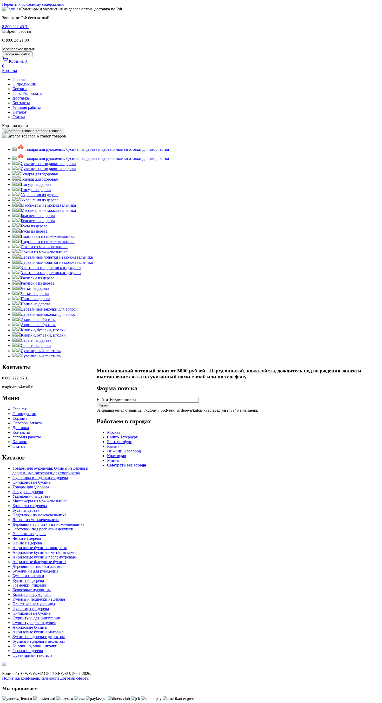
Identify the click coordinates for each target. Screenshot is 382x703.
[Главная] (11, 9)
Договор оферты (74, 678)
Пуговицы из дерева (30, 608)
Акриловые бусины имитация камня (44, 552)
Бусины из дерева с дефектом (38, 636)
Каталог (19, 112)
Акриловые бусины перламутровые (44, 557)
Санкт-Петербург (122, 437)
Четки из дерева (26, 538)
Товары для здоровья (30, 487)
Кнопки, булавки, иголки (34, 646)
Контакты (21, 103)
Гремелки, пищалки (30, 585)
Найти (103, 399)
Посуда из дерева (27, 491)
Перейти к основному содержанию (33, 4)
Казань (113, 446)
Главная (19, 79)
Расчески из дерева (29, 533)
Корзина (19, 89)
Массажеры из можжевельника (40, 501)
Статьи (18, 117)
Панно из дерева (27, 543)
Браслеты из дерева (29, 505)
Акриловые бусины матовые (37, 632)
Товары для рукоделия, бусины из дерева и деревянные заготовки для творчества (50, 470)
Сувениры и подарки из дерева (40, 477)
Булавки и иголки (28, 576)
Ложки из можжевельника (35, 519)
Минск (113, 460)
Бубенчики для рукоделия (35, 571)
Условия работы (26, 107)
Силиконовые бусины (31, 482)
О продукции (24, 84)
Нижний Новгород (124, 451)
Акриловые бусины (29, 627)
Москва (114, 432)
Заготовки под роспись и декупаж (42, 529)
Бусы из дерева (25, 510)
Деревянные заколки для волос (39, 566)
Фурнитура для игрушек (34, 622)
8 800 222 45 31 (15, 26)
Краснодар (116, 456)
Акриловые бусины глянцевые (39, 548)
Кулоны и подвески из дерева (38, 599)
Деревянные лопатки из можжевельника (48, 524)
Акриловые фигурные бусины (39, 562)
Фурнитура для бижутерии (36, 618)
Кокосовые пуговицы (31, 590)
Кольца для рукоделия (31, 594)
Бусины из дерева (28, 580)
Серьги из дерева (27, 650)
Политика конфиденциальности (30, 678)
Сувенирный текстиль (32, 655)
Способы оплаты (27, 93)
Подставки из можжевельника (39, 515)
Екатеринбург (119, 441)
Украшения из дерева (31, 496)
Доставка (20, 98)
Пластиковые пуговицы (33, 604)
